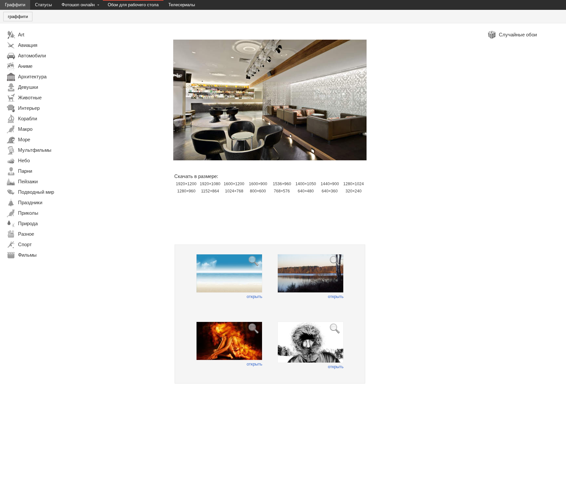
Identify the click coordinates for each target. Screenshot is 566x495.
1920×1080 (210, 184)
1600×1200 (234, 184)
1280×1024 (353, 184)
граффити (18, 16)
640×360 (330, 191)
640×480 (306, 191)
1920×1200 (186, 184)
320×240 (354, 191)
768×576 (282, 191)
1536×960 (282, 184)
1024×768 (234, 191)
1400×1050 (305, 184)
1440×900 (330, 184)
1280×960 (186, 191)
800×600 (258, 191)
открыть (254, 296)
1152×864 (210, 191)
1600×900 (258, 184)
